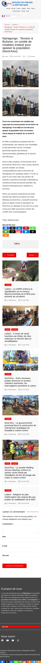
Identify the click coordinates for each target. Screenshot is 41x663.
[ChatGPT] (33, 231)
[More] (6, 235)
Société (18, 8)
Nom (4, 536)
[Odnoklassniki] (29, 662)
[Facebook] (6, 228)
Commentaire (7, 524)
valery (6, 56)
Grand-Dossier (16, 11)
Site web (5, 555)
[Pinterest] (26, 228)
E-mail (4, 546)
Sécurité (13, 8)
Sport (27, 11)
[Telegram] (34, 662)
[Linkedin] (19, 228)
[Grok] (12, 231)
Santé (28, 8)
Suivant (31, 255)
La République (11, 300)
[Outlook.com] (26, 231)
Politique (24, 8)
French (7, 16)
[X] (12, 228)
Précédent (10, 255)
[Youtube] (7, 640)
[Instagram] (19, 231)
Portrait (23, 11)
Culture (33, 8)
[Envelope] (13, 640)
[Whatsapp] (33, 228)
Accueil (8, 8)
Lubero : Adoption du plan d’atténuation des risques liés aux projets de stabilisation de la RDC (20, 497)
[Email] (6, 231)
